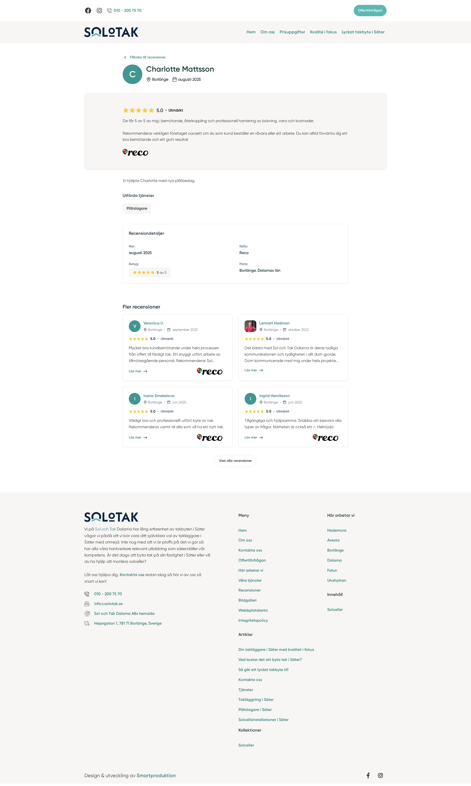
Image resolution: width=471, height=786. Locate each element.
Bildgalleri (247, 600)
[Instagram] (99, 10)
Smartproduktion (156, 775)
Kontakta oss (250, 550)
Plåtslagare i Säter (255, 709)
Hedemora (336, 530)
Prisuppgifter (292, 31)
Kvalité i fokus (323, 31)
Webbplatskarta (253, 610)
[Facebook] (88, 10)
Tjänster (245, 689)
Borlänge (335, 550)
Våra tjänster (250, 580)
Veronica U (153, 323)
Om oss (268, 31)
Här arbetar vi (250, 570)
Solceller (246, 745)
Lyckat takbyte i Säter (363, 31)
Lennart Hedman (274, 323)
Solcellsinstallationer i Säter (263, 719)
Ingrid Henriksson (274, 395)
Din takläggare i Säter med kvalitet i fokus (276, 649)
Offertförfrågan (370, 10)
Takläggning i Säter (256, 699)
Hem (251, 31)
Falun (332, 570)
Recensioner (249, 590)
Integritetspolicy (253, 620)
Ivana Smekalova (159, 395)
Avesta (333, 540)
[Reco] (235, 152)
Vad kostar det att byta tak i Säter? (270, 659)
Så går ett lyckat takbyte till (263, 669)
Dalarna (334, 560)
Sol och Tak (105, 529)
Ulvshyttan (336, 580)
